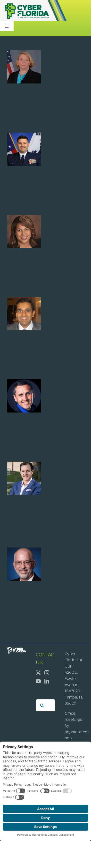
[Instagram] (46, 672)
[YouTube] (38, 681)
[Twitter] (38, 672)
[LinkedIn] (46, 681)
